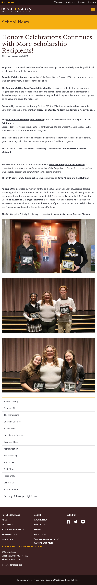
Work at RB (9, 462)
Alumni (38, 514)
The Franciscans (11, 414)
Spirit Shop (9, 469)
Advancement (41, 519)
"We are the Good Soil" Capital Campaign (46, 541)
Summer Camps (11, 489)
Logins (38, 529)
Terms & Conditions (24, 580)
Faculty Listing (10, 455)
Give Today (40, 534)
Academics (7, 524)
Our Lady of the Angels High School (20, 496)
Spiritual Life (9, 534)
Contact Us (9, 482)
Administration (11, 448)
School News (10, 428)
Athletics (7, 539)
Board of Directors (12, 421)
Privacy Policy (39, 580)
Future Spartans (11, 514)
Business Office (11, 441)
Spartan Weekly (11, 401)
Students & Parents (13, 529)
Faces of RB (9, 475)
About (5, 519)
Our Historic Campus (13, 435)
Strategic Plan (10, 408)
